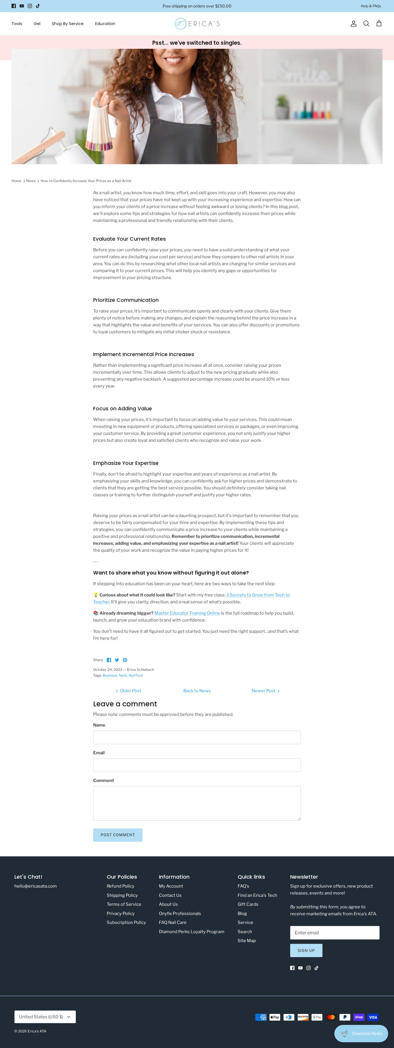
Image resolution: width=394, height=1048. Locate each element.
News (30, 181)
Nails (123, 675)
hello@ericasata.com (35, 886)
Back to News (197, 690)
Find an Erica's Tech (257, 895)
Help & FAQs (371, 6)
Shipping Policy (122, 895)
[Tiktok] (38, 6)
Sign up (306, 950)
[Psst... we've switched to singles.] (197, 47)
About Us (168, 904)
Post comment (118, 834)
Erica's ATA (37, 1031)
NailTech (136, 675)
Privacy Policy (121, 913)
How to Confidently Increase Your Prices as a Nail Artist (86, 181)
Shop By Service (68, 24)
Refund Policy (120, 886)
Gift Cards (248, 904)
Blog (242, 913)
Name (99, 725)
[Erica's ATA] (197, 23)
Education (105, 24)
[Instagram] (30, 6)
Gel (37, 24)
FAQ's (243, 886)
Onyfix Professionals (180, 913)
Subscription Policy (126, 922)
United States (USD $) (41, 1016)
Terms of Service (124, 904)
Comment (103, 780)
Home (16, 181)
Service (245, 922)
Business (110, 675)
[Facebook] (14, 6)
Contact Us (170, 895)
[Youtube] (22, 6)
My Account (171, 886)
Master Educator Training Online (187, 613)
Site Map (247, 940)
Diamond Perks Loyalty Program (191, 931)
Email (99, 752)
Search (245, 931)
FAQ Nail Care (173, 922)
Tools (17, 24)
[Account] (352, 23)
